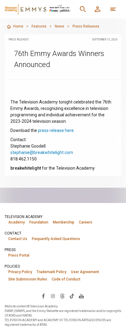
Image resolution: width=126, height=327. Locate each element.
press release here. (56, 130)
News (59, 26)
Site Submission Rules (27, 279)
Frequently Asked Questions (56, 239)
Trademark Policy (51, 272)
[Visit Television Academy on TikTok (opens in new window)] (72, 295)
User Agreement (85, 272)
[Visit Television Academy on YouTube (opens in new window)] (81, 295)
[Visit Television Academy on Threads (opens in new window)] (62, 295)
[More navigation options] (113, 9)
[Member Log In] (97, 9)
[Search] (83, 9)
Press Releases (85, 26)
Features (38, 26)
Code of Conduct (66, 279)
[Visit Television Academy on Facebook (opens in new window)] (43, 295)
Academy (16, 222)
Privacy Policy (20, 272)
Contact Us (17, 239)
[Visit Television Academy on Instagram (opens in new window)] (53, 295)
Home (18, 26)
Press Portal (18, 255)
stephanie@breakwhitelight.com (41, 152)
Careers (85, 222)
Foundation (38, 222)
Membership (63, 222)
